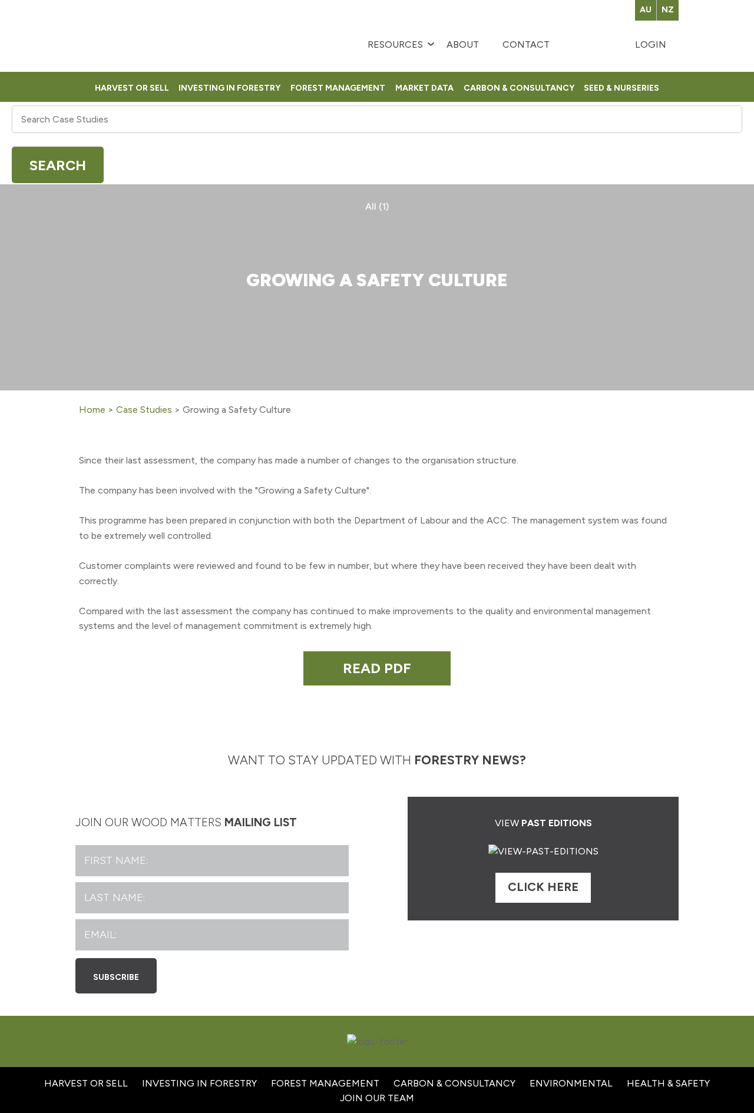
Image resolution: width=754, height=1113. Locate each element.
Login (650, 44)
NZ (668, 10)
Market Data (424, 87)
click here (543, 887)
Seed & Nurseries (621, 87)
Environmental (571, 1083)
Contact (526, 44)
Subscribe (116, 976)
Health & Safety (668, 1083)
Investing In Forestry (199, 1083)
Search (57, 165)
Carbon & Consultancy (519, 87)
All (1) (377, 206)
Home (92, 409)
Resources (395, 44)
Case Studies (144, 409)
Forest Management (337, 87)
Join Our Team (377, 1098)
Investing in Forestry (229, 87)
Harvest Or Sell (132, 87)
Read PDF (377, 668)
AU (646, 10)
